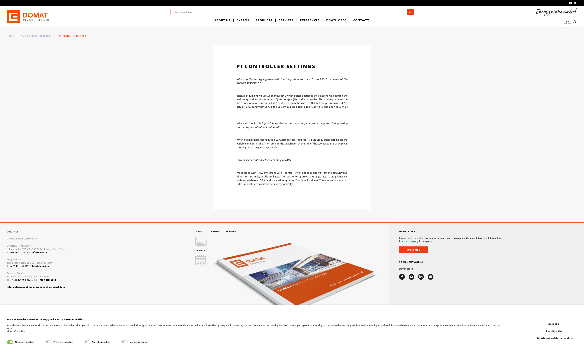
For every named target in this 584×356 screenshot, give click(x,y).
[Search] (410, 12)
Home (10, 35)
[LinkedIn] (421, 277)
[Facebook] (402, 277)
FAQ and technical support (37, 35)
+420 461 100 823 (18, 252)
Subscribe (413, 249)
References (310, 20)
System (243, 20)
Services (286, 20)
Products (264, 20)
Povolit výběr (555, 331)
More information (16, 331)
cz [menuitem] (575, 3)
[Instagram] (430, 277)
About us (222, 20)
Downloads (336, 20)
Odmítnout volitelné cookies (555, 338)
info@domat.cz (40, 266)
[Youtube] (411, 277)
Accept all (555, 323)
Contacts (361, 20)
